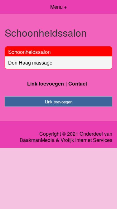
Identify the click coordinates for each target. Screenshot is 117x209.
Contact (77, 83)
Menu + (58, 6)
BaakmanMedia (37, 140)
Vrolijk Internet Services (86, 140)
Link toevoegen (45, 83)
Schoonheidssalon (29, 51)
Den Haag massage (30, 62)
